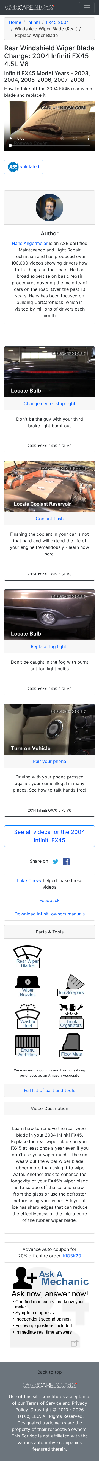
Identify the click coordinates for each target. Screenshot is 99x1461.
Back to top (49, 1372)
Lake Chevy (29, 880)
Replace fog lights (49, 646)
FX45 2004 (57, 22)
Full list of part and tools (49, 1090)
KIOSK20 (72, 1255)
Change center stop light (49, 403)
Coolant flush (50, 518)
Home (15, 22)
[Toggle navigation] (87, 7)
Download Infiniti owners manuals (50, 914)
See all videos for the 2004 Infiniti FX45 (49, 836)
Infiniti (33, 22)
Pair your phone (49, 761)
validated (29, 166)
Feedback (50, 900)
